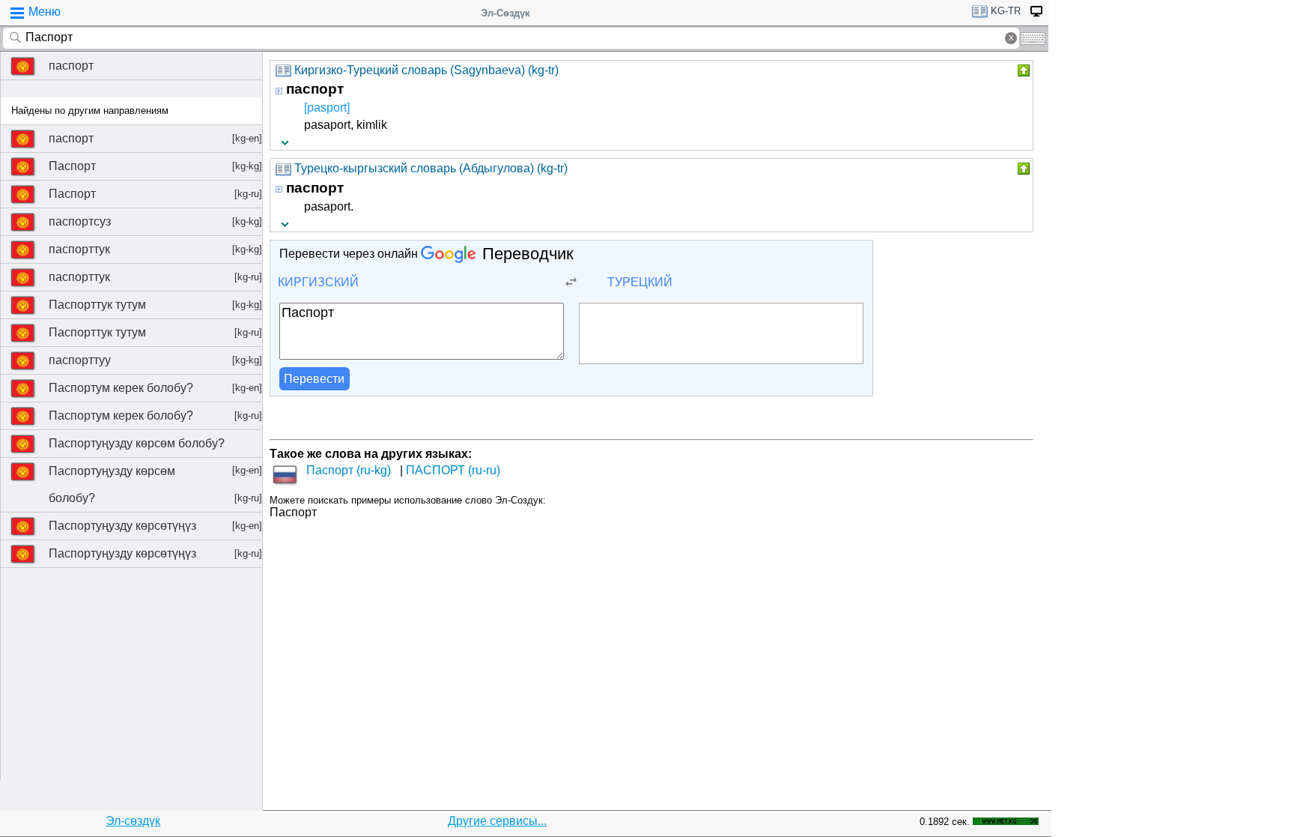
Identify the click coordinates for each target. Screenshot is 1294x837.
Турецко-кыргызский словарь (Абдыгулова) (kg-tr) (431, 168)
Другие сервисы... (497, 821)
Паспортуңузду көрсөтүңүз (155, 525)
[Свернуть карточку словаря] (1022, 70)
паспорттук (155, 249)
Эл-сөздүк (133, 821)
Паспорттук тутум (155, 304)
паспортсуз (155, 221)
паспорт (71, 65)
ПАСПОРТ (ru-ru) (453, 470)
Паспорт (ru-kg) (348, 470)
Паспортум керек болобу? (155, 387)
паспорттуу (155, 360)
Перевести (314, 378)
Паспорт (155, 166)
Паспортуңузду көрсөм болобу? (155, 447)
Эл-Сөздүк (505, 13)
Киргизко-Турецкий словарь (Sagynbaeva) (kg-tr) (426, 70)
